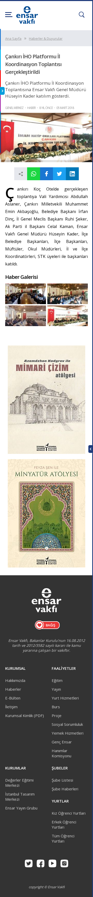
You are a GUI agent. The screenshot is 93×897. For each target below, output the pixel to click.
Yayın (56, 689)
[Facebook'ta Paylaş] (46, 173)
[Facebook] (40, 863)
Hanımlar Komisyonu (61, 753)
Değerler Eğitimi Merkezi (19, 782)
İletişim (11, 706)
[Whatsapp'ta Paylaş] (33, 173)
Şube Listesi (62, 780)
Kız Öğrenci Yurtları (69, 813)
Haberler (13, 689)
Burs (56, 706)
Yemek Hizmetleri (67, 733)
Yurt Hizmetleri (65, 698)
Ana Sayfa (13, 38)
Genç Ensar (62, 741)
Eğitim (57, 680)
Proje (56, 715)
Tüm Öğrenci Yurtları (63, 838)
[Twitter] (29, 863)
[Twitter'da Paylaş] (59, 173)
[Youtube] (52, 863)
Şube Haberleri (65, 788)
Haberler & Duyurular (46, 38)
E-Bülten (12, 698)
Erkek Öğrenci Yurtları (64, 824)
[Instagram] (64, 863)
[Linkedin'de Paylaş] (72, 173)
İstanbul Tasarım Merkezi (20, 796)
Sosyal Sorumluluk (67, 724)
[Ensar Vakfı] (27, 22)
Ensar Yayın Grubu (21, 808)
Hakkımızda (15, 680)
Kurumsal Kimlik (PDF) (24, 715)
